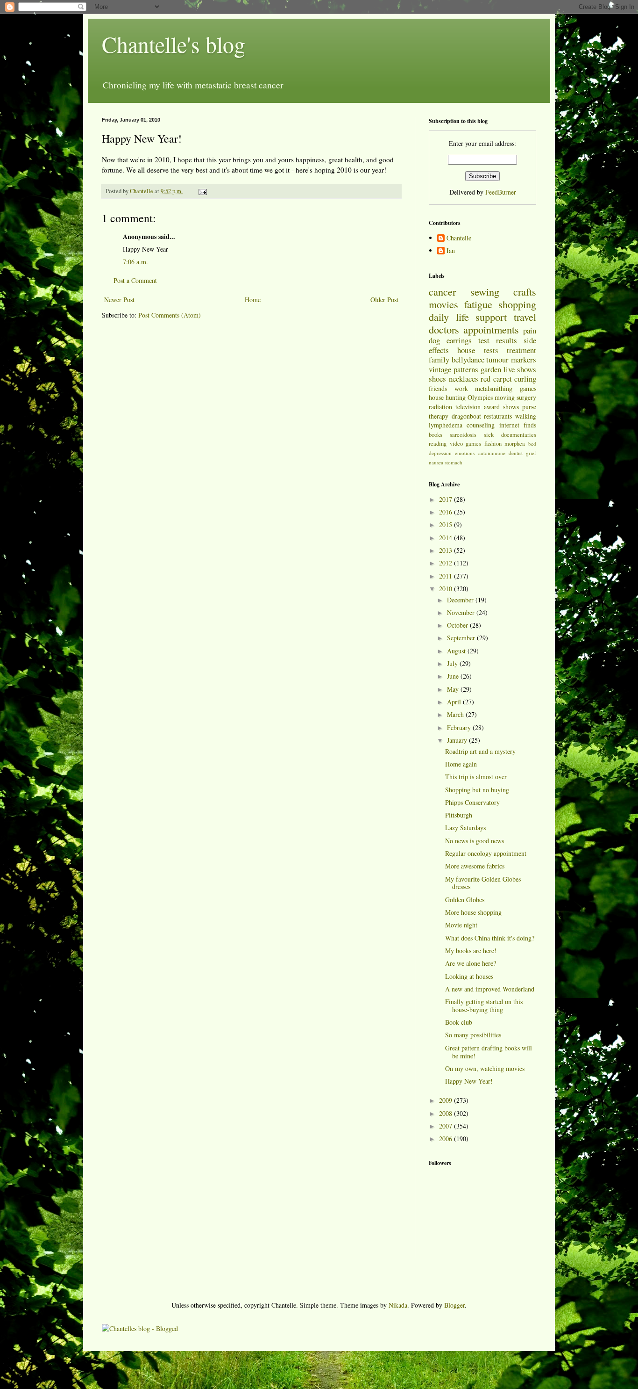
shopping (517, 304)
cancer (442, 291)
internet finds (517, 424)
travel (525, 317)
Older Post (384, 299)
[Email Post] (202, 191)
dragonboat (466, 416)
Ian (451, 251)
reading (438, 444)
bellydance (468, 359)
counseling (481, 424)
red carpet (496, 378)
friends (438, 388)
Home (253, 299)
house (466, 350)
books (435, 435)
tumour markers (511, 359)
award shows (501, 406)
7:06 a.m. (135, 261)
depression (440, 452)
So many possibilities (473, 1034)
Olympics (480, 397)
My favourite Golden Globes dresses (483, 883)
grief (531, 452)
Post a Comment (135, 280)
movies (443, 304)
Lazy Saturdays (465, 827)
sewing (484, 291)
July (453, 663)
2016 (446, 511)
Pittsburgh (458, 814)
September (462, 637)
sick (489, 435)
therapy (438, 416)
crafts (524, 291)
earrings (459, 340)
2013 (446, 550)
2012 (446, 562)
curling (525, 378)
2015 (446, 524)
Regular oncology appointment (485, 853)
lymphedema (445, 424)
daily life (449, 317)
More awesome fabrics (474, 865)
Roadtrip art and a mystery (480, 751)
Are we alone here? (470, 963)
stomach (453, 462)
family (439, 359)
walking (525, 416)
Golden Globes (464, 899)
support (491, 317)
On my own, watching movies (485, 1068)
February (460, 727)
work (461, 388)
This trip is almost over (476, 776)
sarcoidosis (463, 435)
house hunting (447, 397)
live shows (519, 369)
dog (434, 340)
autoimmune (491, 452)
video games (466, 444)
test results (497, 340)
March (456, 714)
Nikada (398, 1305)
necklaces (463, 378)
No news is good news (474, 840)
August (457, 650)
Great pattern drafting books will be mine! (488, 1051)
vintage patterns (453, 369)
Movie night (461, 924)
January (458, 740)
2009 (446, 1100)
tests (491, 350)
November (461, 612)
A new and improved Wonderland (489, 988)
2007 (446, 1125)
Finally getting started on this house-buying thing (484, 1005)
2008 (446, 1113)
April (455, 701)
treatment (521, 350)
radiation (440, 406)
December (461, 599)
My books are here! (470, 950)
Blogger (454, 1305)
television (468, 406)
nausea (436, 462)
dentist (516, 452)
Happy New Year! (469, 1081)
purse (529, 406)
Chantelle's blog (173, 44)
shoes (437, 378)
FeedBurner (500, 192)
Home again (461, 764)
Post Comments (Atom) (169, 315)
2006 (446, 1138)
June (454, 676)
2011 (446, 576)
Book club (458, 1022)
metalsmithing (493, 388)
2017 (446, 499)
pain (529, 330)
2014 (446, 537)
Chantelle (459, 238)
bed (532, 443)
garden (491, 369)
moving (505, 397)
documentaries (518, 435)
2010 (446, 588)
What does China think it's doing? (489, 937)
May (454, 689)
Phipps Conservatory (472, 802)
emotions (465, 452)
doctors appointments (474, 329)
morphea (514, 444)
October (458, 625)
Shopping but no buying (477, 789)
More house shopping (473, 912)
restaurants (498, 416)
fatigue (478, 304)
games (528, 388)
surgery (526, 397)
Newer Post (119, 299)
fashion (493, 444)
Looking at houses (469, 976)
